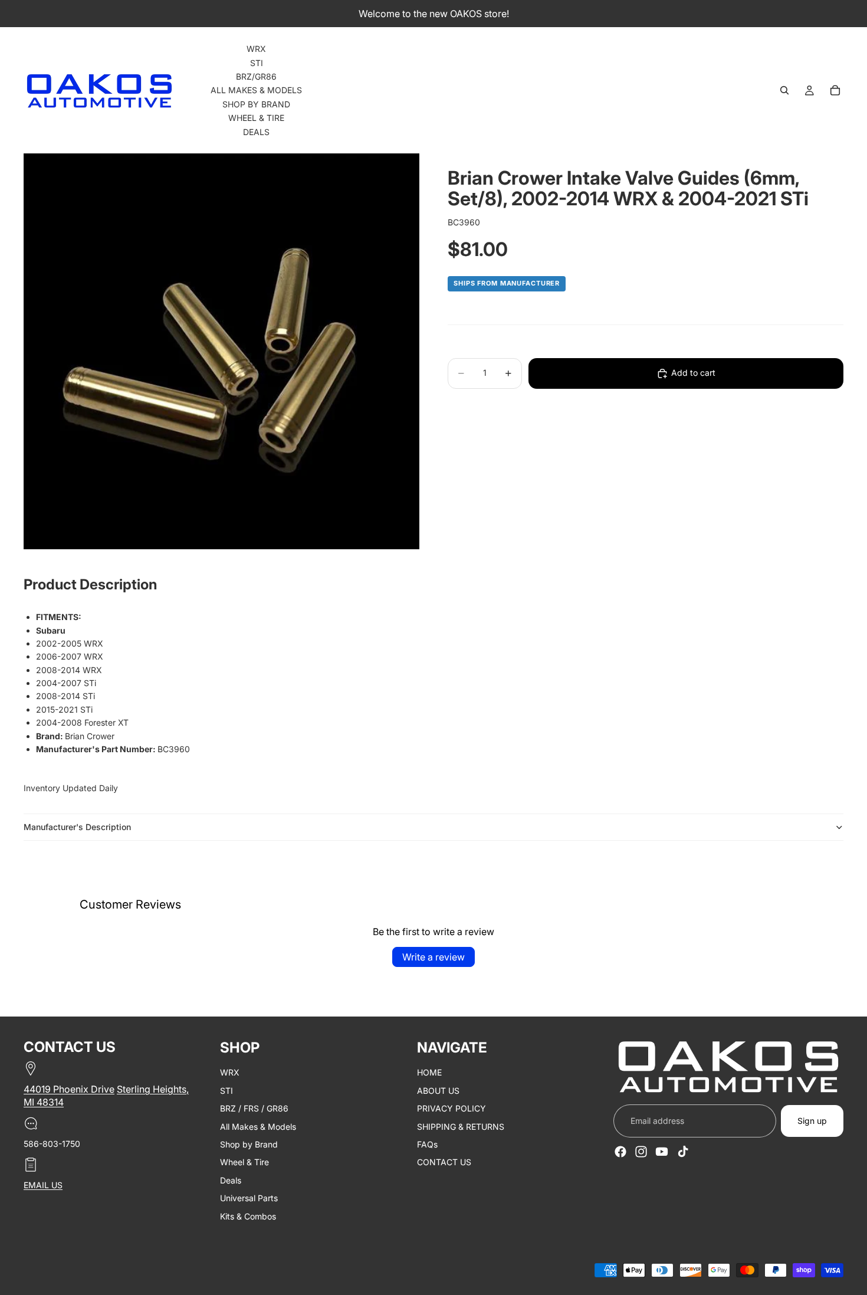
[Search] (784, 90)
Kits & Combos (248, 1216)
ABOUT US (438, 1091)
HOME (429, 1073)
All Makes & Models (258, 1127)
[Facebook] (620, 1152)
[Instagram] (641, 1152)
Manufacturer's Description (77, 827)
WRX (229, 1073)
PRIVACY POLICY (451, 1109)
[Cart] (835, 90)
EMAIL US (43, 1186)
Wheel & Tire (244, 1163)
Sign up (812, 1121)
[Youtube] (662, 1152)
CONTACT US (444, 1163)
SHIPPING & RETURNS (460, 1127)
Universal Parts (249, 1199)
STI (226, 1091)
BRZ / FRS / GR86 (254, 1109)
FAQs (427, 1144)
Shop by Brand (249, 1144)
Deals (230, 1180)
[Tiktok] (683, 1152)
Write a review (433, 957)
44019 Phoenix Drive (69, 1089)
